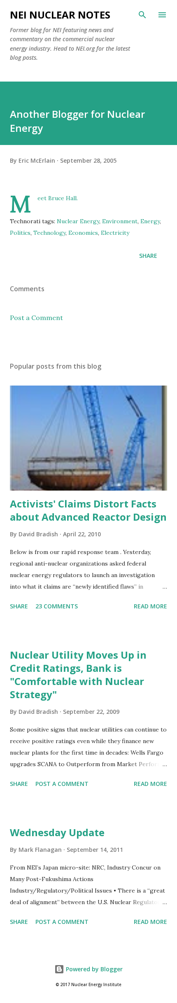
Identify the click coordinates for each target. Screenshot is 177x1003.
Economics (83, 232)
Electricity (115, 232)
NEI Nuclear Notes (60, 14)
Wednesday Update (57, 832)
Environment (119, 221)
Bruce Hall (62, 198)
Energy (150, 221)
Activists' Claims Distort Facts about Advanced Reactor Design (88, 510)
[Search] (142, 15)
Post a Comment (36, 317)
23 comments (56, 606)
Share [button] (148, 256)
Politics (20, 232)
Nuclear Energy (78, 221)
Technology (49, 232)
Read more (150, 606)
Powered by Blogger (93, 969)
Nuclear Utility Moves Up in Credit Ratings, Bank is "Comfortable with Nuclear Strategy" (78, 674)
